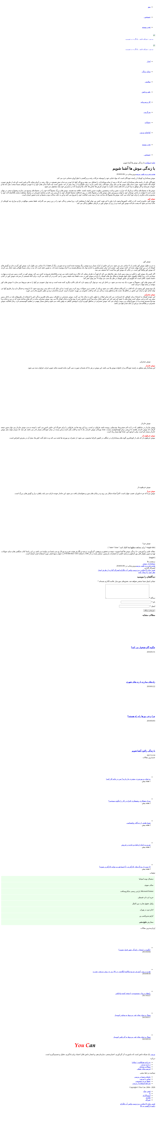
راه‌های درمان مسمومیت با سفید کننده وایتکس (133, 993)
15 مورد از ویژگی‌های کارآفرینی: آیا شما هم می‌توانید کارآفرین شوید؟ (125, 867)
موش (145, 564)
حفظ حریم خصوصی (143, 1081)
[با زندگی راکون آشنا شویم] (133, 746)
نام (153, 602)
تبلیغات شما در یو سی (142, 1077)
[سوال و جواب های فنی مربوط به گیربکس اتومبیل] (138, 1035)
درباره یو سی (146, 1065)
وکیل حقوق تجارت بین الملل (142, 904)
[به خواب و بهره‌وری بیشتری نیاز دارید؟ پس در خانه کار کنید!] (138, 777)
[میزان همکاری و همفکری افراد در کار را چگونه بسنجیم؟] (138, 799)
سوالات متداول (145, 1067)
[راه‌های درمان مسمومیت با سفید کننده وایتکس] (138, 991)
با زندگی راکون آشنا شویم (143, 751)
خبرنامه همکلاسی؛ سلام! (141, 1062)
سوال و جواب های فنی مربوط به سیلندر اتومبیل (133, 1015)
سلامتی (148, 82)
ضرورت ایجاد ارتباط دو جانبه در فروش (136, 845)
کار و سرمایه (146, 102)
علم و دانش (146, 92)
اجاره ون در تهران (146, 910)
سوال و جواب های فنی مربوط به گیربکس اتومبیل (132, 1037)
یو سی (152, 1054)
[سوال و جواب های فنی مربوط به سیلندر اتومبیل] (138, 1013)
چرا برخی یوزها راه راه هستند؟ (141, 716)
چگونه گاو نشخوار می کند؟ (143, 647)
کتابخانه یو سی (145, 133)
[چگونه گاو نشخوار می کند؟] (133, 643)
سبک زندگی (146, 72)
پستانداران (151, 564)
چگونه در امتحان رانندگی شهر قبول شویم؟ (134, 950)
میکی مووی (148, 885)
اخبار (149, 61)
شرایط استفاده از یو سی (141, 1083)
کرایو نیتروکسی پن (146, 916)
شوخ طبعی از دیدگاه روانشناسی (138, 823)
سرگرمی (147, 112)
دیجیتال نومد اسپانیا (146, 879)
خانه (153, 163)
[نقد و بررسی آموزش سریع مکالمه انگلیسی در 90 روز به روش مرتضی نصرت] (138, 969)
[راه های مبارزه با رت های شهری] (133, 677)
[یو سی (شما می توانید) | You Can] (78, 1045)
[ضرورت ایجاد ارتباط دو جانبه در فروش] (138, 843)
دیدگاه (152, 598)
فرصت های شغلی (144, 1069)
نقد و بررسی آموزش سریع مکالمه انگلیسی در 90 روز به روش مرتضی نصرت (122, 972)
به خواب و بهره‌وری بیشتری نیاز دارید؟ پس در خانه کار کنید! (128, 779)
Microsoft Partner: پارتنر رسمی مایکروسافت (136, 891)
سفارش (146, 922)
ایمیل (152, 606)
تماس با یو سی (145, 1079)
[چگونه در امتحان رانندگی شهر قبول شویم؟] (138, 948)
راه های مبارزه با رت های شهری (140, 682)
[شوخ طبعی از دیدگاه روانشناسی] (138, 821)
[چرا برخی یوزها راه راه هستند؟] (133, 712)
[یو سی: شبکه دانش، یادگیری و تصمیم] (140, 39)
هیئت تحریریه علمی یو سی (145, 174)
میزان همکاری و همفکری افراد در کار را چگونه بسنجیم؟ (129, 801)
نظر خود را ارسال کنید (146, 572)
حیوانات (148, 122)
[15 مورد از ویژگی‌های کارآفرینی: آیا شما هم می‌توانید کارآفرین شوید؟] (138, 865)
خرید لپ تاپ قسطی (145, 897)
